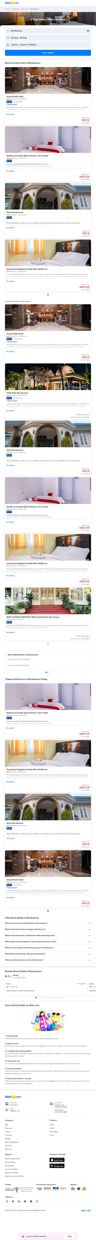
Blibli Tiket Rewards (11, 1142)
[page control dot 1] (46, 672)
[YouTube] (25, 1201)
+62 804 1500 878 (60, 1107)
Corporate (8, 1135)
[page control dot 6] (43, 997)
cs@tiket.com (15, 1111)
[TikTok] (37, 1201)
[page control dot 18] (61, 997)
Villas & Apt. (54, 1132)
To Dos (52, 1135)
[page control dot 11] (51, 997)
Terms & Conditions (11, 1169)
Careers (7, 1132)
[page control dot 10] (49, 997)
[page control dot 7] (45, 997)
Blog (6, 1125)
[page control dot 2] (48, 672)
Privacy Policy (9, 1166)
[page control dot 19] (63, 997)
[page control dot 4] (40, 997)
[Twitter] (13, 1201)
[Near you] (88, 31)
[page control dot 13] (54, 997)
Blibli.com (8, 1149)
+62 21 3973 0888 (60, 1112)
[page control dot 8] (46, 997)
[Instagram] (31, 1201)
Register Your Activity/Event (14, 1176)
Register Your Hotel (11, 1173)
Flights (52, 1125)
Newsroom (8, 1128)
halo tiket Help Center (12, 1159)
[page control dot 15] (57, 997)
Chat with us (14, 1105)
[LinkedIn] (19, 1201)
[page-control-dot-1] (48, 294)
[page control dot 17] (60, 997)
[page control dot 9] (48, 997)
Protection (8, 1146)
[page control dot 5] (42, 997)
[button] (48, 923)
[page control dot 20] (64, 997)
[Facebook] (7, 1201)
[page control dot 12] (52, 997)
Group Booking (10, 1162)
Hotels (52, 1128)
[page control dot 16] (58, 997)
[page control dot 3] (49, 672)
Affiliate (7, 1139)
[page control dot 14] (55, 997)
